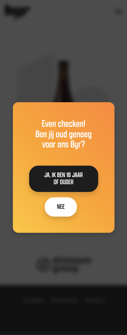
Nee (61, 206)
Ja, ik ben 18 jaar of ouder (63, 179)
